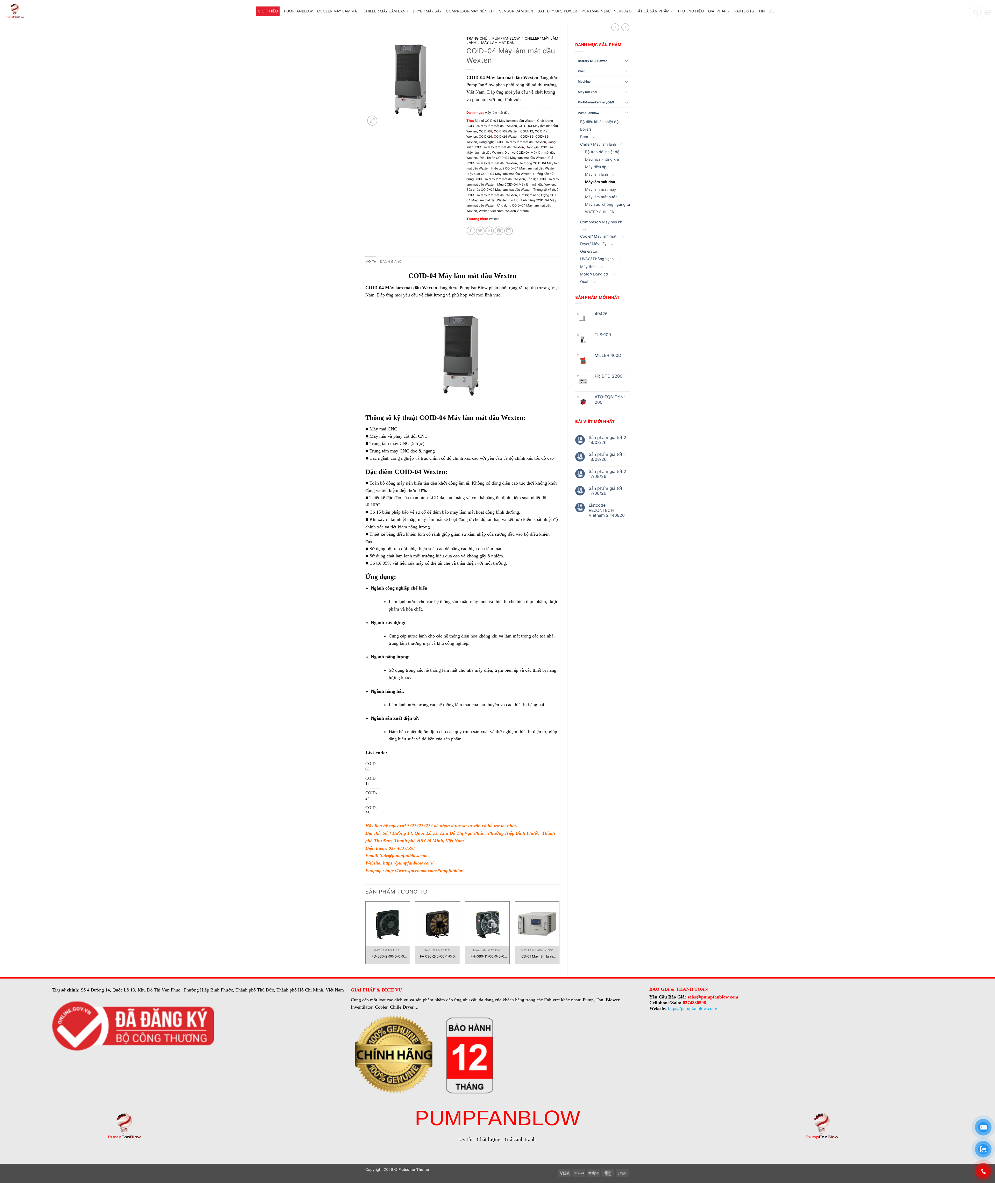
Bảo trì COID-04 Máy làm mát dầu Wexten (505, 121)
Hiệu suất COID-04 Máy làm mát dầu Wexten (498, 174)
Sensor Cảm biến (516, 11)
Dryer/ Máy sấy (593, 244)
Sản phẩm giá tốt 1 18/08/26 (607, 457)
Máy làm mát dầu (600, 182)
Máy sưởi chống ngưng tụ (607, 204)
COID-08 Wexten (506, 131)
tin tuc (513, 200)
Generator (589, 251)
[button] (985, 11)
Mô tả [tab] (370, 262)
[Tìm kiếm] (974, 11)
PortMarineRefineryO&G (606, 11)
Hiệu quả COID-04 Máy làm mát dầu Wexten (523, 168)
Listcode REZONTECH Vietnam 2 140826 (607, 510)
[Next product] (615, 27)
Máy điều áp (595, 167)
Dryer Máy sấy (427, 11)
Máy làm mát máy (600, 189)
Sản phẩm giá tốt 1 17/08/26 (607, 491)
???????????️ (420, 825)
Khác (581, 71)
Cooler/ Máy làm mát (598, 236)
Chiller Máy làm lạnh (386, 11)
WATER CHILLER (599, 212)
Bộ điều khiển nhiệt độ (599, 121)
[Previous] (365, 935)
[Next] (559, 935)
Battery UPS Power (557, 11)
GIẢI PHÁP (717, 11)
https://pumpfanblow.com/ (408, 863)
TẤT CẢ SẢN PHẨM (652, 11)
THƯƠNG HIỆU (690, 11)
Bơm (584, 136)
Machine (584, 81)
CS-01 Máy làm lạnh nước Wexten (537, 956)
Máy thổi (587, 266)
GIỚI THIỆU (268, 11)
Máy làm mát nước (601, 197)
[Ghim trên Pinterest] (499, 230)
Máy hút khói (587, 92)
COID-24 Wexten (506, 136)
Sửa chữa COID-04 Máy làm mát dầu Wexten (498, 190)
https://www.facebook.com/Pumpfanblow (424, 870)
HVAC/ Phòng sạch (597, 259)
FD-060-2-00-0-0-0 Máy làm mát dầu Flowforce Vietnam (388, 956)
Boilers (586, 129)
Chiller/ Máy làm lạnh (598, 144)
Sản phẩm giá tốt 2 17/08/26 (607, 474)
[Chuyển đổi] (626, 61)
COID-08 (485, 131)
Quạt (584, 281)
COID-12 (526, 131)
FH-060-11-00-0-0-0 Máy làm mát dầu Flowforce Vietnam (487, 956)
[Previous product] (625, 27)
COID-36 (527, 136)
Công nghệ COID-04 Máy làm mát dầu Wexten (512, 142)
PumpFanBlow (298, 11)
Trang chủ (476, 38)
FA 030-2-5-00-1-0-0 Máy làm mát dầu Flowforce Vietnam (437, 956)
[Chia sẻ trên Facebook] (471, 230)
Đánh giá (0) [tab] (391, 262)
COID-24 (485, 136)
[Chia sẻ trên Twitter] (480, 230)
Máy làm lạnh (596, 174)
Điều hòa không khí (602, 159)
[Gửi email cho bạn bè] (489, 230)
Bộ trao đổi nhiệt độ (602, 152)
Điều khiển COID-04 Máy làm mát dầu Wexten (513, 158)
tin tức (766, 11)
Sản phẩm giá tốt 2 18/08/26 (607, 440)
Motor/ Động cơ (594, 274)
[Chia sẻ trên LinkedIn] (508, 230)
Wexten (494, 219)
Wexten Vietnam (517, 211)
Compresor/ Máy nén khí (601, 222)
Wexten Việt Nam (491, 211)
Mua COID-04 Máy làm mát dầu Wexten (526, 184)
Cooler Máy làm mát (338, 11)
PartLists (744, 11)
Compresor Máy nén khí (470, 11)
